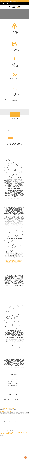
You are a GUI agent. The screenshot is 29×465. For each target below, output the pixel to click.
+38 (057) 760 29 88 (6, 1)
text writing (17, 401)
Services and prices (14, 449)
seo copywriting (6, 399)
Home (14, 445)
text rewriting (17, 399)
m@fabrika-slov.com (14, 1)
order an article (6, 401)
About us (14, 447)
